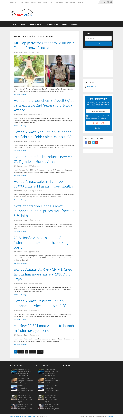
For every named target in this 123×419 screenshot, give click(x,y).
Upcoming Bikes (36, 2)
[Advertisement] (80, 10)
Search (98, 43)
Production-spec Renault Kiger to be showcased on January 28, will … (24, 372)
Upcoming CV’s (47, 2)
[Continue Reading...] (20, 94)
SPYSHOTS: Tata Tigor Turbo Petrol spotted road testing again (25, 398)
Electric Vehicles (69, 24)
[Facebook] (86, 142)
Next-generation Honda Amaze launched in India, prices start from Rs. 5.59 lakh (44, 211)
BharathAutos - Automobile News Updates (23, 416)
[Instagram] (89, 142)
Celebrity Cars (59, 2)
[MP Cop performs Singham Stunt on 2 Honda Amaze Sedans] (44, 71)
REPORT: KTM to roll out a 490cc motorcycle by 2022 (25, 407)
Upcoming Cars (24, 2)
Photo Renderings (70, 2)
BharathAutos (91, 86)
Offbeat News (52, 24)
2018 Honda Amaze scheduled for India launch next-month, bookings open (42, 242)
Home (14, 24)
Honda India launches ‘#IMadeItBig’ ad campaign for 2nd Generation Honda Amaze (44, 105)
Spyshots (80, 2)
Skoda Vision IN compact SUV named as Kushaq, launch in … (25, 381)
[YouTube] (96, 142)
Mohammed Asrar (21, 52)
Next (39, 352)
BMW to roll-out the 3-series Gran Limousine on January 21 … (25, 389)
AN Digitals (109, 416)
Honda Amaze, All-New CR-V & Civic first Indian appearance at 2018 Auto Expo (43, 274)
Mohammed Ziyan (21, 191)
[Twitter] (93, 142)
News (23, 24)
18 (34, 352)
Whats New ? (13, 2)
